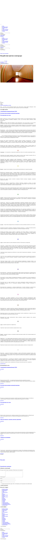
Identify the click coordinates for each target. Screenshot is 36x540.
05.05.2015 (2, 404)
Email (1, 480)
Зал (2, 493)
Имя (1, 478)
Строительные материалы (6, 504)
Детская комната (5, 492)
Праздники (4, 499)
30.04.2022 (2, 421)
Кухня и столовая (5, 30)
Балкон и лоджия (5, 489)
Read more (2, 383)
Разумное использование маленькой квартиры (10, 113)
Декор (3, 28)
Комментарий (2, 476)
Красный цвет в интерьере (5, 466)
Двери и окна (4, 490)
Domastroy (2, 36)
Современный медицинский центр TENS (8, 111)
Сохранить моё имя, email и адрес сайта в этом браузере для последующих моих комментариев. (17, 483)
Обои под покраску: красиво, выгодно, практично (10, 419)
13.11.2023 (2, 369)
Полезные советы (5, 38)
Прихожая (3, 519)
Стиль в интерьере (5, 29)
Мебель (3, 495)
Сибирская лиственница (5, 437)
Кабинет (3, 494)
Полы (3, 497)
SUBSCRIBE (2, 35)
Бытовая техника (5, 509)
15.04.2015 (2, 439)
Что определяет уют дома (5, 115)
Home (3, 37)
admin (6, 61)
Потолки (3, 498)
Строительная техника (5, 503)
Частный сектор (4, 27)
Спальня (3, 501)
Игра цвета (2, 459)
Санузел (3, 31)
